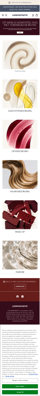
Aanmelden (20, 286)
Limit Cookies (20, 386)
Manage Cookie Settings (20, 380)
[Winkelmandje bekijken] (36, 15)
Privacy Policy (33, 374)
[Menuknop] (2, 15)
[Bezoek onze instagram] (22, 296)
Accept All (20, 392)
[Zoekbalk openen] (6, 15)
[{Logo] (20, 15)
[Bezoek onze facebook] (17, 296)
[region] (20, 360)
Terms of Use (9, 376)
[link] (33, 15)
